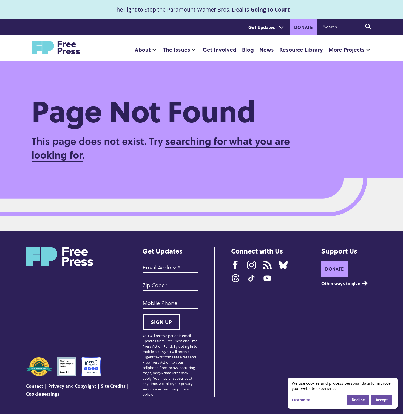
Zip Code (154, 285)
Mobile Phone (160, 303)
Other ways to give (340, 283)
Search (368, 26)
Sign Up (161, 322)
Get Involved (220, 49)
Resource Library (301, 49)
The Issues (176, 49)
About (143, 49)
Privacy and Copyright (72, 386)
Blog (248, 49)
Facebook (235, 265)
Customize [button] (301, 399)
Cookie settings (42, 394)
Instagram (251, 265)
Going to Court (270, 9)
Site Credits (113, 386)
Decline (358, 399)
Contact (34, 386)
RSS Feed (267, 265)
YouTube (267, 278)
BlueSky (283, 265)
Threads (235, 278)
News (266, 49)
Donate (303, 27)
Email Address (160, 267)
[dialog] (343, 393)
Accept (382, 399)
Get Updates (261, 27)
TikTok (251, 278)
